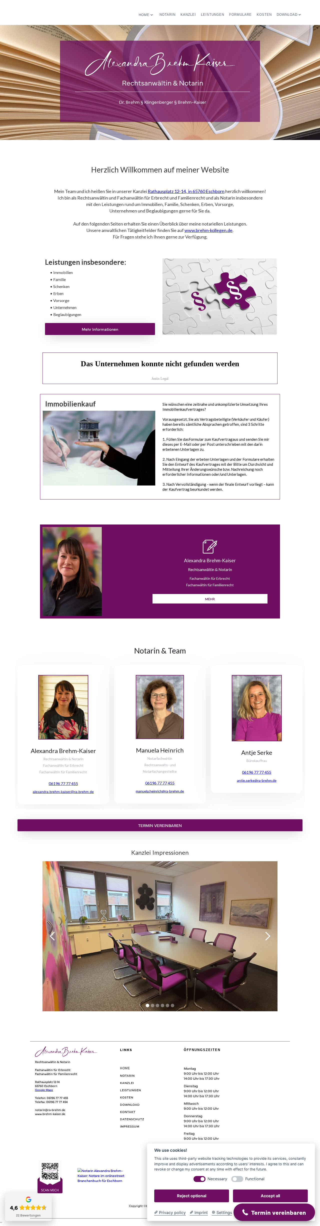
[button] (146, 13)
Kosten (264, 14)
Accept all (270, 1195)
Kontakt (128, 1112)
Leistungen (212, 14)
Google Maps (44, 1090)
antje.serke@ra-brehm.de (256, 780)
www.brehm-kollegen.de (208, 230)
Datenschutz (132, 1119)
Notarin (168, 14)
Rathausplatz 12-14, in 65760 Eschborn (186, 191)
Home (125, 1068)
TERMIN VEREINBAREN (160, 825)
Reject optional (191, 1195)
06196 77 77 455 (63, 783)
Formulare (240, 14)
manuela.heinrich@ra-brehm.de (160, 791)
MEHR (210, 598)
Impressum (129, 1126)
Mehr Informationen (100, 329)
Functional (254, 1178)
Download (130, 1104)
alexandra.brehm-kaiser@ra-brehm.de (63, 792)
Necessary (217, 1178)
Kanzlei (188, 14)
